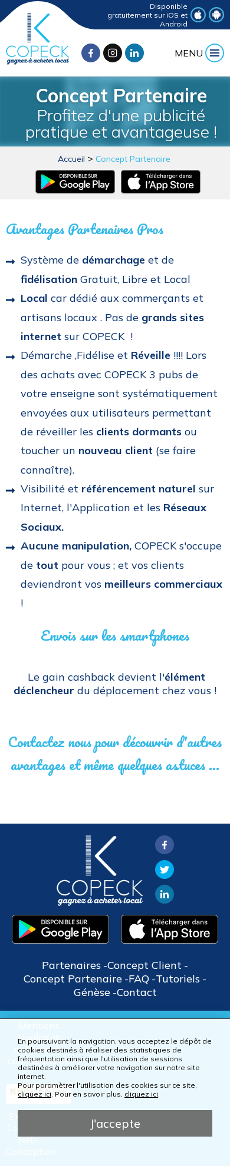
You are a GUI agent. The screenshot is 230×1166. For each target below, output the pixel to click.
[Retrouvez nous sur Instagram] (112, 53)
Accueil (71, 159)
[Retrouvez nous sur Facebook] (90, 53)
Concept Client (144, 965)
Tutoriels (178, 978)
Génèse (92, 992)
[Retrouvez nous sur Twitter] (164, 875)
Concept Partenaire (133, 159)
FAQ (139, 978)
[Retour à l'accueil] (38, 61)
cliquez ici (34, 1094)
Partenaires (71, 965)
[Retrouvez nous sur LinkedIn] (134, 53)
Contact (137, 992)
